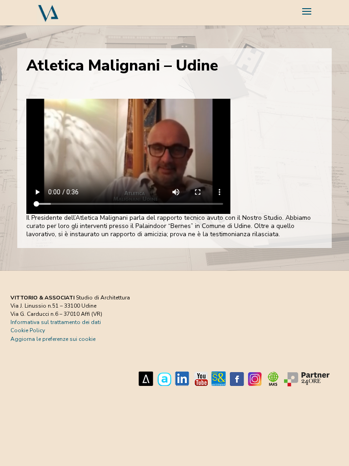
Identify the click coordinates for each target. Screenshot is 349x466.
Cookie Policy (27, 330)
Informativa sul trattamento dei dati (55, 322)
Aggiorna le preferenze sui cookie (52, 339)
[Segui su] (146, 378)
